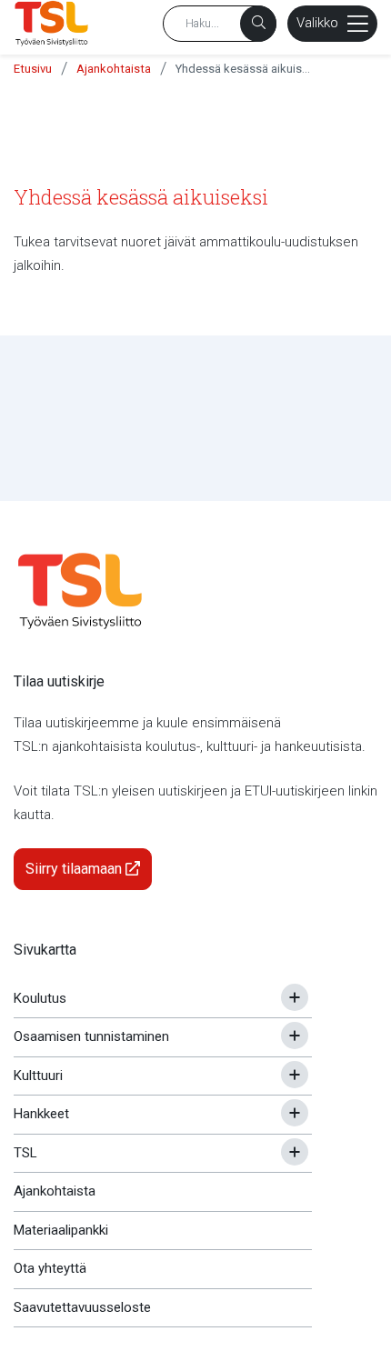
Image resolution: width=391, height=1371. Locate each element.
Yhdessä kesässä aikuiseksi (243, 68)
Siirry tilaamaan (75, 868)
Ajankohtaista (113, 68)
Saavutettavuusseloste (82, 1307)
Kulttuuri (38, 1075)
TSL (25, 1153)
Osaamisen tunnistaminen (91, 1036)
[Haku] (258, 23)
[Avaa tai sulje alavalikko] (294, 997)
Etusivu (33, 68)
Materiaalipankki (61, 1230)
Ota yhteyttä (50, 1268)
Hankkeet (41, 1114)
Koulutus (40, 998)
